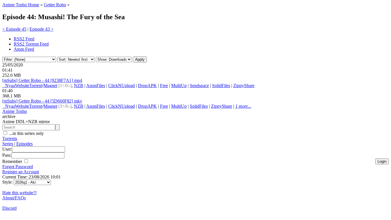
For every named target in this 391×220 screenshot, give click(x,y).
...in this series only (26, 133)
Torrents (9, 138)
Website (22, 85)
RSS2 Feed (24, 38)
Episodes (24, 143)
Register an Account (20, 171)
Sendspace (199, 85)
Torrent (35, 85)
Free (164, 85)
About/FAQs (14, 197)
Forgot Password (17, 166)
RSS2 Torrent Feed (31, 44)
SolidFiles (221, 85)
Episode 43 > (41, 29)
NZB (78, 85)
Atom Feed (24, 49)
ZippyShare (243, 85)
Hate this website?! (19, 192)
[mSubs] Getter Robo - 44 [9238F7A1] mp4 (42, 80)
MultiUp (179, 85)
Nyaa (8, 85)
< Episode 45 (14, 29)
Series (7, 143)
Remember (12, 161)
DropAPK (147, 85)
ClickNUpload (121, 85)
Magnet (50, 85)
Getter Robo (55, 4)
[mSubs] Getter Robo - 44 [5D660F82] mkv (42, 101)
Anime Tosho (14, 111)
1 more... (243, 106)
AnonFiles (95, 85)
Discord (9, 208)
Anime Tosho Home (20, 4)
